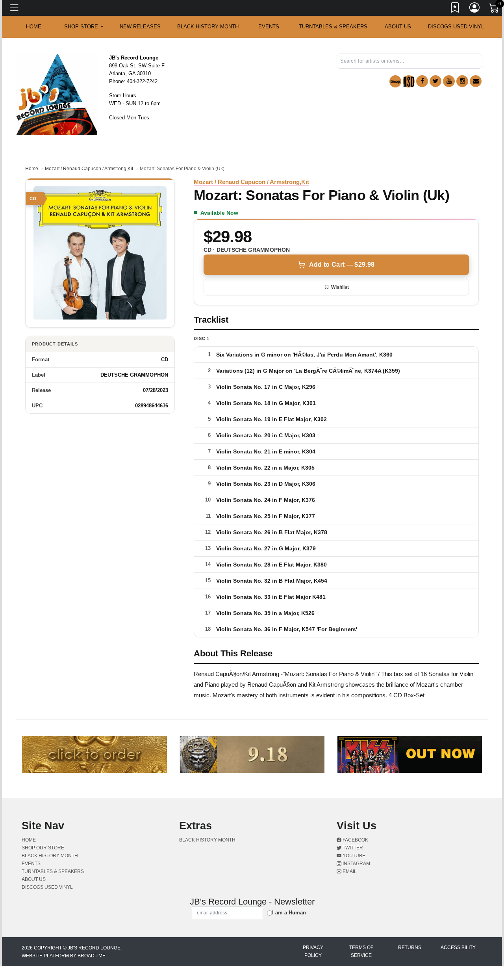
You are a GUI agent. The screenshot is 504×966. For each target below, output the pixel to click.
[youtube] (449, 81)
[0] (494, 9)
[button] (83, 27)
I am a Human (289, 913)
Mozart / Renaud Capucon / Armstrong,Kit (89, 168)
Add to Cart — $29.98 (341, 264)
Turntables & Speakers (333, 27)
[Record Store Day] (408, 81)
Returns (409, 947)
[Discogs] (395, 81)
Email (349, 871)
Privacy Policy (313, 951)
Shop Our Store (43, 848)
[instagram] (462, 81)
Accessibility (458, 947)
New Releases (140, 27)
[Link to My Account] (474, 9)
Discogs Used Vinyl (456, 27)
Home (31, 168)
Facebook (354, 840)
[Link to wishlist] (455, 9)
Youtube (353, 855)
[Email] (475, 81)
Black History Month (208, 27)
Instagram (355, 863)
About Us (398, 27)
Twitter (352, 848)
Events (268, 27)
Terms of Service (361, 951)
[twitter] (435, 81)
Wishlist (340, 287)
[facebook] (422, 81)
